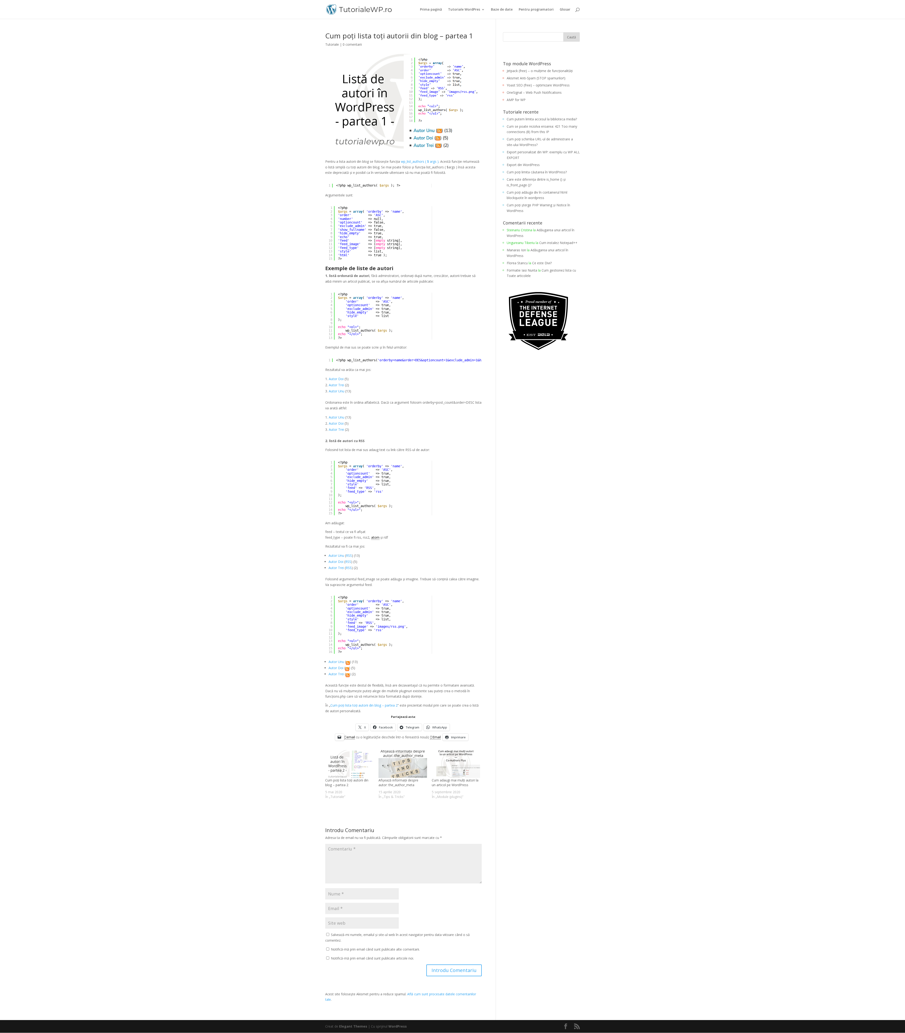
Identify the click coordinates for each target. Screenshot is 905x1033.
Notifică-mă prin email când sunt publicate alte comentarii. (375, 949)
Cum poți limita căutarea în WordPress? (537, 172)
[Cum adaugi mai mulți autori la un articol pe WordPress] (456, 764)
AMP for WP (516, 100)
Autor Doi (336, 379)
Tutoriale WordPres (464, 10)
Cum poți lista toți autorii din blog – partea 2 (364, 705)
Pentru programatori (536, 10)
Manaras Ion (516, 250)
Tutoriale (332, 44)
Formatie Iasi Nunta (522, 270)
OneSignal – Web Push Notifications (534, 92)
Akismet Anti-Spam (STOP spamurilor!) (536, 78)
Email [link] (436, 737)
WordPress (397, 1026)
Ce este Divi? (542, 263)
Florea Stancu (517, 263)
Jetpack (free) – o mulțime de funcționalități (540, 71)
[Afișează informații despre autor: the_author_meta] (402, 764)
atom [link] (375, 537)
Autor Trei (336, 385)
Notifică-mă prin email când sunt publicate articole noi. (372, 958)
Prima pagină (431, 10)
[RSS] (348, 661)
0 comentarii (352, 44)
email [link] (351, 737)
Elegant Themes (353, 1026)
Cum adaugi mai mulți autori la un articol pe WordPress (455, 782)
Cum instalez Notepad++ (558, 242)
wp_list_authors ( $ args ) (420, 161)
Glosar (565, 10)
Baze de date (502, 10)
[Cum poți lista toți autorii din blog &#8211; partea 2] (349, 764)
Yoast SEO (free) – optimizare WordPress (538, 85)
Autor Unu (336, 391)
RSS (349, 555)
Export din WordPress (523, 165)
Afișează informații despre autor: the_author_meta (398, 782)
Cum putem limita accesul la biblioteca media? (542, 119)
